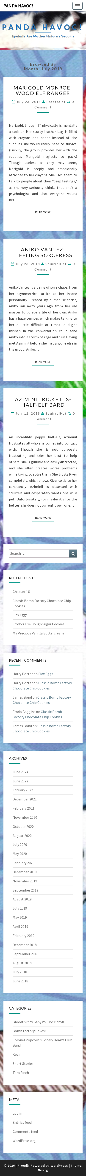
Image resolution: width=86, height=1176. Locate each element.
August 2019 (22, 899)
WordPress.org (24, 1140)
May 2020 (20, 853)
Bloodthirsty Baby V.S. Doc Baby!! (38, 1022)
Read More (44, 212)
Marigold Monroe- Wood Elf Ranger (43, 90)
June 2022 (20, 781)
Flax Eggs (20, 615)
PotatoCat (56, 102)
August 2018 (22, 962)
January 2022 (23, 790)
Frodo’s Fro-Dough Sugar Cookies (38, 624)
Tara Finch (21, 1072)
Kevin (17, 1054)
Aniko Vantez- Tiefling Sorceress (43, 252)
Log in (17, 1113)
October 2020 (23, 826)
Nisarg (43, 1170)
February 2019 (23, 935)
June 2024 (20, 772)
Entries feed (22, 1122)
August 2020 (22, 835)
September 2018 (25, 954)
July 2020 (20, 844)
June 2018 (20, 981)
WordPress (59, 1165)
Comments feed (25, 1131)
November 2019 (25, 881)
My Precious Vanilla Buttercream (38, 633)
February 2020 (23, 862)
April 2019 (20, 926)
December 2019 (25, 872)
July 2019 (20, 908)
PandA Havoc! (18, 5)
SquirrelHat (56, 264)
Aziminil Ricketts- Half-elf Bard (43, 402)
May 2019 (20, 917)
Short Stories (23, 1063)
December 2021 (25, 799)
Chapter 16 (21, 591)
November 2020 (25, 817)
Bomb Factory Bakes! (29, 1031)
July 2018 (20, 972)
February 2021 (23, 808)
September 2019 (25, 890)
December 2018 (25, 944)
